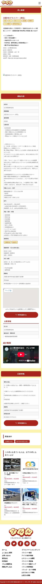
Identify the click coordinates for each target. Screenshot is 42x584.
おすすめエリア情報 (28, 572)
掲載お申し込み (7, 567)
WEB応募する (22, 315)
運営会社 (5, 558)
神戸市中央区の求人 (22, 441)
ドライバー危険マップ (29, 564)
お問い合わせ (6, 555)
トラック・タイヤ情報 (29, 570)
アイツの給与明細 (27, 555)
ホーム (4, 550)
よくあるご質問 (7, 553)
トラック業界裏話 (27, 567)
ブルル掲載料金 (7, 564)
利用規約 (5, 561)
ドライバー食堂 (27, 553)
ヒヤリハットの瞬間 (28, 558)
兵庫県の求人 (9, 441)
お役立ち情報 (26, 575)
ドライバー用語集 (27, 561)
